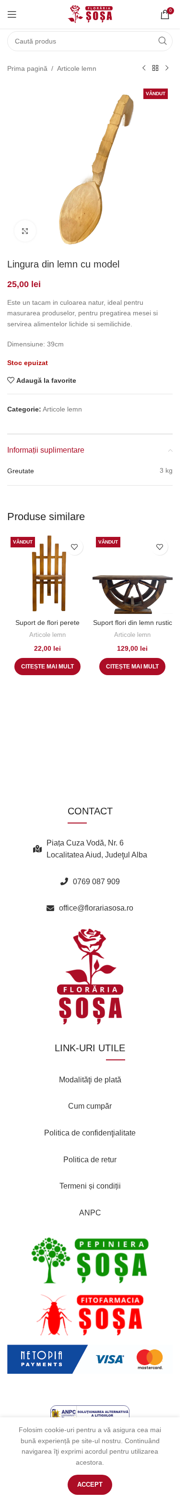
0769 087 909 (96, 882)
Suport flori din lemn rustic (132, 622)
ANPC (90, 1213)
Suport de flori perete (47, 622)
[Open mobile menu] (12, 14)
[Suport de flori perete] (47, 574)
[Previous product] (144, 68)
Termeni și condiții (90, 1186)
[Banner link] (90, 1260)
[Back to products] (155, 68)
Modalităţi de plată (90, 1080)
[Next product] (167, 68)
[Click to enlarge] (25, 231)
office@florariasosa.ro (96, 908)
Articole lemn (76, 68)
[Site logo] (90, 14)
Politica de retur (90, 1160)
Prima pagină (27, 68)
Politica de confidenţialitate (90, 1133)
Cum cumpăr (90, 1106)
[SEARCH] (162, 41)
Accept (90, 1484)
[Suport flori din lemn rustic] (133, 574)
